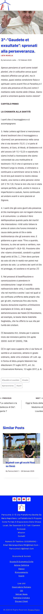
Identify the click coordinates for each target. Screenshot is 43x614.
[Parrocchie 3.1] (5, 5)
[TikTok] (29, 499)
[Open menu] (41, 5)
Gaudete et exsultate (10, 380)
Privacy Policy (34, 610)
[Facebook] (14, 499)
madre (25, 380)
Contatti (21, 536)
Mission (21, 532)
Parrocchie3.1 (13, 471)
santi (19, 386)
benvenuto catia (9, 60)
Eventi (21, 576)
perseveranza (8, 386)
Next (37, 461)
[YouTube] (24, 499)
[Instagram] (19, 499)
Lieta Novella (7, 55)
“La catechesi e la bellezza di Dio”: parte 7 (8, 404)
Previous (6, 461)
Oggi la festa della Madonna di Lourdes (34, 404)
